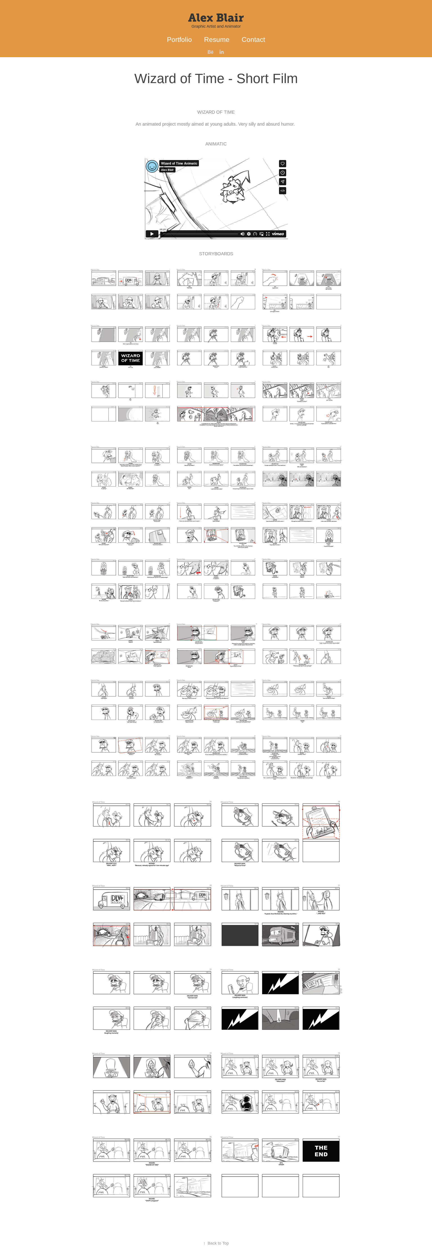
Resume (217, 39)
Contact (253, 39)
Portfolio (179, 39)
